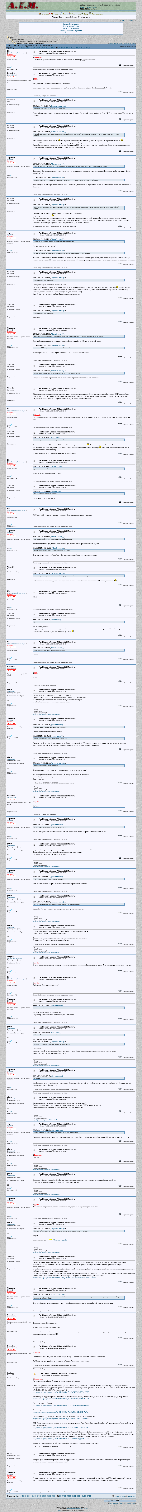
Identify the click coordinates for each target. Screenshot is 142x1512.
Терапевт (50, 41)
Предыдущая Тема (115, 43)
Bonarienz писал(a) (58, 106)
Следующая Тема (129, 43)
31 (72, 48)
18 (39, 48)
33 (77, 48)
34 (79, 48)
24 (54, 48)
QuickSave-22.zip (60, 1240)
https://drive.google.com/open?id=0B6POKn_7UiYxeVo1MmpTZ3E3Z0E (61, 1419)
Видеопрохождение (71, 28)
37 (87, 48)
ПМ (55, 41)
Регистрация (91, 7)
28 (64, 48)
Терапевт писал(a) (58, 205)
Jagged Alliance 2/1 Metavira (24, 41)
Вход (82, 7)
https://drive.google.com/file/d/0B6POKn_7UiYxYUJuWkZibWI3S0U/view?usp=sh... (65, 1278)
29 (67, 48)
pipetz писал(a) (57, 725)
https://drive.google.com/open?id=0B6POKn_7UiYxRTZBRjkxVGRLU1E (61, 1399)
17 (37, 48)
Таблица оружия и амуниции (71, 31)
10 (19, 48)
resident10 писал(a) (58, 132)
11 (22, 48)
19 (42, 48)
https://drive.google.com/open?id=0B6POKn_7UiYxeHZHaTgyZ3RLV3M (61, 1438)
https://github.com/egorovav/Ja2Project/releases (46, 714)
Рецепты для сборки (71, 26)
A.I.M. (12, 37)
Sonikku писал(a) (57, 1294)
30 (69, 48)
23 (52, 48)
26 (59, 48)
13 (27, 48)
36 (84, 48)
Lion (44, 41)
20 (44, 48)
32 (74, 48)
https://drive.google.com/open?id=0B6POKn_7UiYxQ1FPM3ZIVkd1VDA (61, 1392)
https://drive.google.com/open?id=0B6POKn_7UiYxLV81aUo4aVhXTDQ (61, 1427)
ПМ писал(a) (56, 437)
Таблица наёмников (70, 33)
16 (34, 48)
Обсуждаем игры (18, 39)
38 (89, 48)
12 (24, 48)
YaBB (60, 1510)
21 (47, 48)
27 (62, 48)
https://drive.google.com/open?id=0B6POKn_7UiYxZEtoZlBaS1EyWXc (60, 1412)
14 (29, 48)
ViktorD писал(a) (57, 164)
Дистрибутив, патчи (71, 24)
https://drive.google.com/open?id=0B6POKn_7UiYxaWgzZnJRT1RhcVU (61, 1405)
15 (32, 48)
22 (49, 48)
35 (82, 48)
